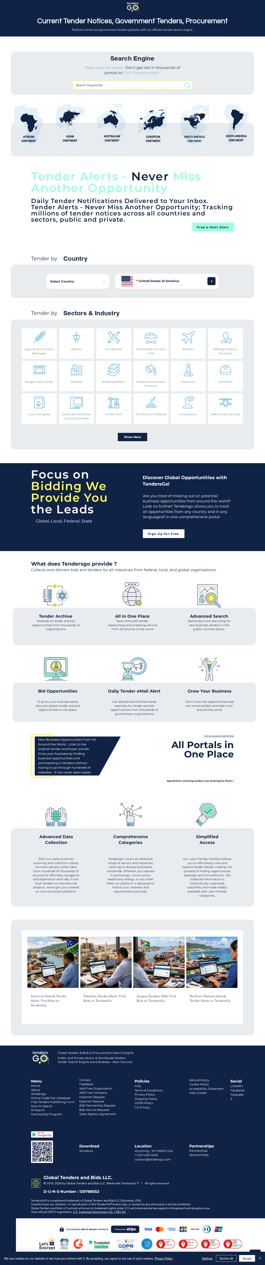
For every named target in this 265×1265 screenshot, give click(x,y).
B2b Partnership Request (97, 1105)
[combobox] (77, 281)
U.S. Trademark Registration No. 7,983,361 (99, 1212)
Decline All (226, 1258)
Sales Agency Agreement (97, 1114)
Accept (247, 1258)
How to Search (41, 1106)
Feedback (86, 1084)
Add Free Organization (95, 1088)
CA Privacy (142, 1107)
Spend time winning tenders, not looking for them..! (200, 780)
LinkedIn (236, 1086)
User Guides (198, 1093)
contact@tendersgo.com (153, 1159)
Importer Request (92, 1097)
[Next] (211, 281)
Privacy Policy (164, 1258)
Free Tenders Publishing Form (53, 1102)
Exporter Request (91, 1101)
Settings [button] (207, 1258)
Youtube (236, 1095)
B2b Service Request (94, 1110)
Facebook (237, 1090)
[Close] (260, 1258)
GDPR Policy (144, 1103)
